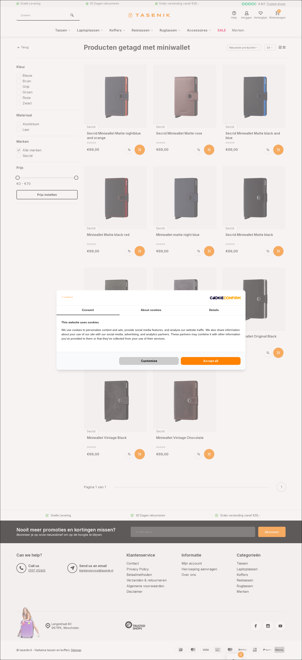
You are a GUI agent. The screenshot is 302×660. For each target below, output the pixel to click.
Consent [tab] (88, 310)
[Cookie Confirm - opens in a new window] (225, 298)
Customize (149, 361)
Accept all (210, 361)
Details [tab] (214, 310)
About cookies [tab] (151, 310)
